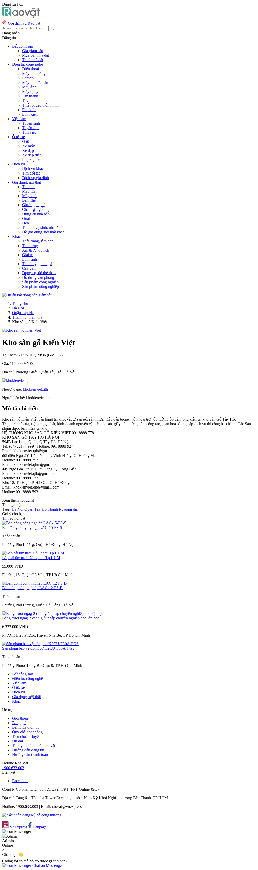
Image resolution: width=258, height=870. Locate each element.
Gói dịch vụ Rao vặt (24, 23)
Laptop (28, 78)
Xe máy (28, 146)
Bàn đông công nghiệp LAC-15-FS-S (32, 527)
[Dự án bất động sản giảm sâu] (27, 295)
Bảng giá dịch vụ (25, 727)
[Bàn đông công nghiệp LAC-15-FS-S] (34, 523)
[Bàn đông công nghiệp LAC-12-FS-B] (34, 583)
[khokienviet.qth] (16, 380)
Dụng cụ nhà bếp (36, 214)
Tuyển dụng (31, 128)
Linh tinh (29, 259)
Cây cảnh (29, 268)
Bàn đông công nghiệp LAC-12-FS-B (32, 588)
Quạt (26, 218)
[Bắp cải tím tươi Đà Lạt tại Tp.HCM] (33, 553)
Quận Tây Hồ (23, 312)
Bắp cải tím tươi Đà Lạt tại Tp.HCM (31, 557)
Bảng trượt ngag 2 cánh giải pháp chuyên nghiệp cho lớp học (50, 618)
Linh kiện (30, 114)
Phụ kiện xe (31, 159)
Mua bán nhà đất (35, 55)
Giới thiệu (20, 718)
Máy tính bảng (33, 73)
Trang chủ (20, 303)
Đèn (25, 223)
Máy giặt (29, 191)
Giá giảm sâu (32, 51)
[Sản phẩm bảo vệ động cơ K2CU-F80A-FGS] (40, 644)
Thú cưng (30, 245)
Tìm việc (29, 132)
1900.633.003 (13, 767)
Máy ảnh (29, 87)
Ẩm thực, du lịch (35, 250)
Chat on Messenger (47, 865)
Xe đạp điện (32, 155)
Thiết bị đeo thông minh (41, 105)
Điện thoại (30, 69)
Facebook (20, 781)
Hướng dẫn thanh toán (30, 754)
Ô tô (25, 141)
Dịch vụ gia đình (35, 178)
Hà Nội (18, 308)
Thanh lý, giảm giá (37, 264)
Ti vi (25, 100)
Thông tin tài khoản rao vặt (33, 745)
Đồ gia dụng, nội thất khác (43, 232)
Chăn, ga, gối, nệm (37, 209)
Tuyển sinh (31, 123)
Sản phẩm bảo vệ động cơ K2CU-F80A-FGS (38, 648)
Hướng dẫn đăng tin (28, 750)
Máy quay (30, 91)
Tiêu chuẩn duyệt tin (28, 736)
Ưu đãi (17, 741)
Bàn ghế (29, 200)
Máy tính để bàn (35, 82)
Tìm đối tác (31, 173)
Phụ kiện (29, 110)
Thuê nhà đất (32, 60)
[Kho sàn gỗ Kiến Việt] (21, 330)
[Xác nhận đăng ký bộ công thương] (31, 815)
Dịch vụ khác (33, 168)
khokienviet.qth (35, 389)
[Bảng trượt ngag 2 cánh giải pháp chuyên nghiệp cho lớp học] (52, 613)
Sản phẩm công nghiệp (40, 282)
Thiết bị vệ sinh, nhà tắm (41, 227)
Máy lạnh (29, 196)
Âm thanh (30, 96)
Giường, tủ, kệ (33, 205)
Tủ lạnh (28, 187)
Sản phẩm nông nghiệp (40, 286)
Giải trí (27, 255)
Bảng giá (19, 723)
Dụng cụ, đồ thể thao (39, 273)
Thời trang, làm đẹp (37, 241)
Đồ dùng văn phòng (38, 277)
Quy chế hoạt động (27, 732)
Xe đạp (28, 150)
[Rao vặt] (21, 16)
